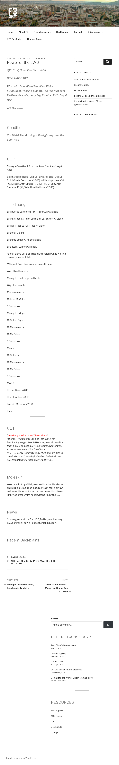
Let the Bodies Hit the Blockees (89, 96)
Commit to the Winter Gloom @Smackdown (72, 678)
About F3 (23, 32)
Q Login (54, 732)
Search (54, 618)
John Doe (50, 561)
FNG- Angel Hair (21, 561)
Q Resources (94, 32)
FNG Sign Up (57, 710)
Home (10, 32)
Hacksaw (38, 561)
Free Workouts (41, 32)
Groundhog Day (81, 85)
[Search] (108, 624)
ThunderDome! (34, 39)
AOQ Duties (56, 716)
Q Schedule (56, 727)
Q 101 (53, 721)
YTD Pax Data (14, 39)
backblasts (18, 557)
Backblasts (62, 32)
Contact (77, 32)
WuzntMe (17, 563)
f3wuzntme (40, 58)
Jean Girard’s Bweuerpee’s (86, 79)
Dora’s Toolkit (81, 90)
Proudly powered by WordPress (21, 758)
